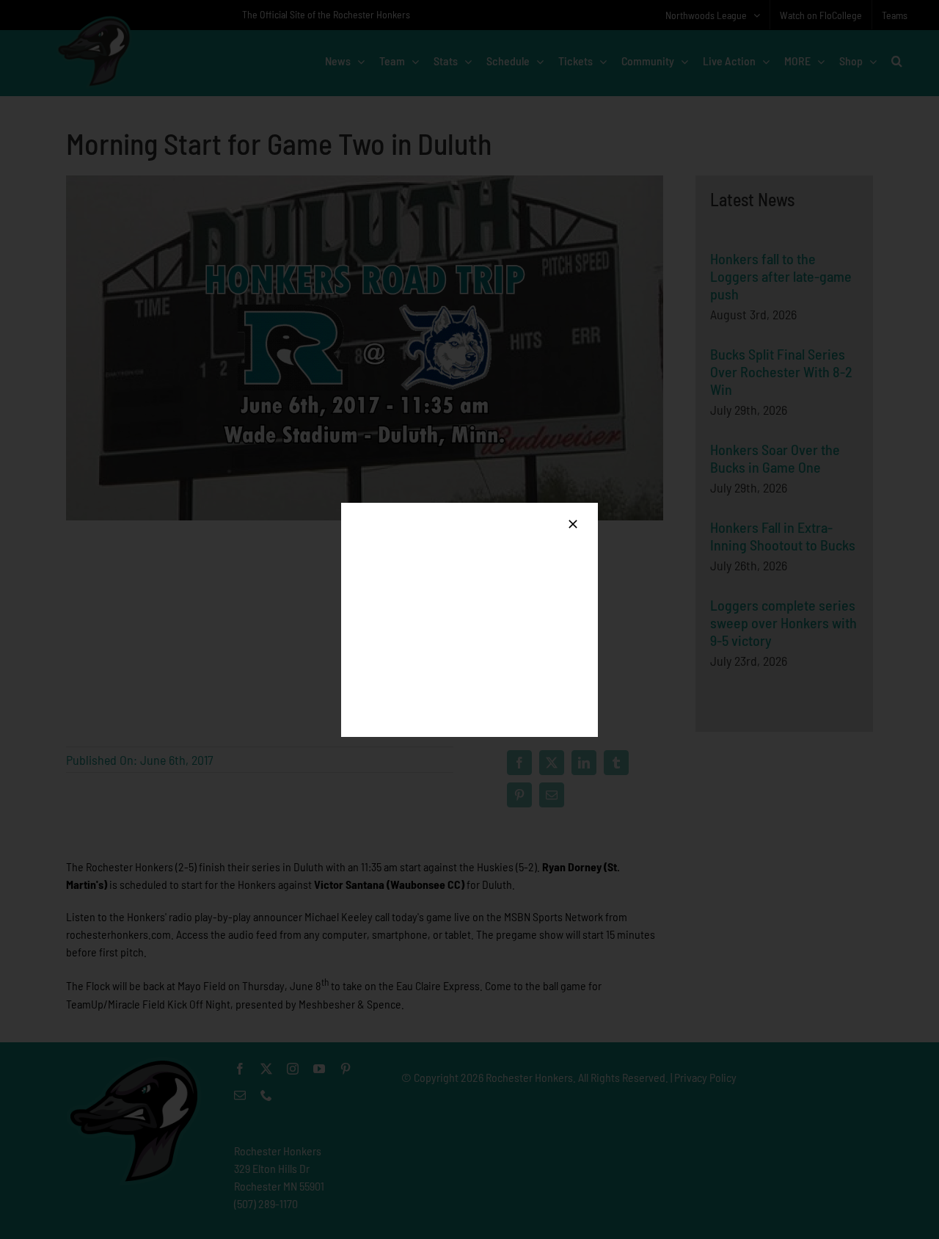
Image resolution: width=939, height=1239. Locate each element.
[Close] (573, 524)
